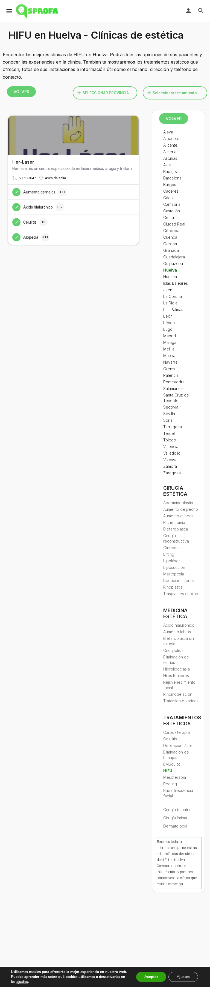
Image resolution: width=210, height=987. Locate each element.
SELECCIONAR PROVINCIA (106, 93)
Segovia (170, 407)
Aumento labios (177, 631)
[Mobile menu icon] (9, 11)
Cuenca (170, 237)
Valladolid (171, 453)
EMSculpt (171, 764)
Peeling (170, 783)
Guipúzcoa (173, 263)
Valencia (170, 446)
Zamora (170, 466)
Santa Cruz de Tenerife (176, 398)
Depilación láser (177, 745)
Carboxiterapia (176, 732)
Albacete (171, 138)
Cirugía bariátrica (178, 809)
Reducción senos (179, 580)
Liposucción (174, 567)
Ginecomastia (175, 547)
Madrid (169, 335)
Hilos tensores (176, 675)
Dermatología (175, 826)
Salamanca (173, 388)
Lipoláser (171, 560)
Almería (169, 151)
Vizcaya (170, 459)
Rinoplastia (173, 587)
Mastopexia (173, 574)
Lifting (168, 554)
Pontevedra (174, 382)
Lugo (168, 329)
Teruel (169, 433)
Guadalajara (174, 257)
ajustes (22, 981)
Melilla (168, 349)
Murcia (169, 355)
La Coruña (172, 296)
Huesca (170, 276)
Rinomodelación (177, 694)
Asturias (170, 158)
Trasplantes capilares (182, 593)
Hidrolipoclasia (176, 669)
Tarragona (172, 426)
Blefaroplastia (175, 529)
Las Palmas (173, 309)
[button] (105, 93)
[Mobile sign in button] (188, 10)
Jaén (167, 289)
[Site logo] (37, 11)
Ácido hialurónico (178, 625)
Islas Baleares (175, 283)
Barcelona (172, 178)
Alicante (170, 145)
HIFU (167, 770)
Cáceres (171, 191)
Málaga (169, 342)
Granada (171, 250)
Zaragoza (172, 472)
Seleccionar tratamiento (175, 93)
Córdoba (171, 230)
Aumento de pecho (180, 509)
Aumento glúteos (178, 516)
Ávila (167, 164)
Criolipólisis (173, 650)
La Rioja (170, 303)
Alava (168, 132)
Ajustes (183, 976)
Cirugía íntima (175, 817)
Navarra (170, 362)
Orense (170, 368)
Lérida (169, 322)
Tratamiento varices (181, 700)
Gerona (170, 243)
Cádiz (168, 197)
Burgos (169, 184)
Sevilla (169, 413)
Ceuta (168, 217)
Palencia (171, 375)
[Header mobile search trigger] (201, 10)
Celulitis (170, 739)
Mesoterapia (174, 777)
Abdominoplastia (178, 502)
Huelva (170, 270)
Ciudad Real (174, 224)
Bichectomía (174, 522)
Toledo (169, 440)
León (168, 316)
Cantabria (171, 204)
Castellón (171, 211)
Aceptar (151, 976)
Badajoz (170, 171)
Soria (168, 420)
